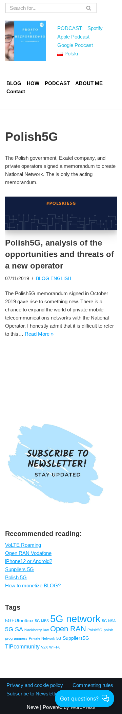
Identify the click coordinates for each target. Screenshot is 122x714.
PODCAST (57, 83)
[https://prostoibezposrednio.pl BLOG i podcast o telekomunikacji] (25, 41)
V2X (44, 647)
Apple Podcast (73, 37)
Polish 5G (16, 577)
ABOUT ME (89, 83)
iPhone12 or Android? (28, 561)
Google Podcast (75, 45)
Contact (15, 91)
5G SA (14, 629)
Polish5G (94, 630)
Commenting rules (93, 685)
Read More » (39, 334)
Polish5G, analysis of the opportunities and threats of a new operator (59, 254)
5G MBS (42, 621)
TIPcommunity (22, 646)
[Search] (89, 8)
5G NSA (109, 621)
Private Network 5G (45, 638)
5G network (75, 618)
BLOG (13, 83)
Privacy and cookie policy (34, 685)
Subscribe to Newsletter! (33, 693)
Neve (33, 707)
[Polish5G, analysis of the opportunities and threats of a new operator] (61, 213)
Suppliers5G (76, 638)
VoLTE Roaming (23, 545)
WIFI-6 (54, 647)
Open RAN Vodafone (28, 553)
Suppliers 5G (19, 569)
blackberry (33, 630)
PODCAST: (70, 28)
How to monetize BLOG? (33, 585)
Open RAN (68, 628)
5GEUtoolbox (19, 620)
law (46, 630)
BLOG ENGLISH (53, 278)
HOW (33, 83)
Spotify (95, 28)
